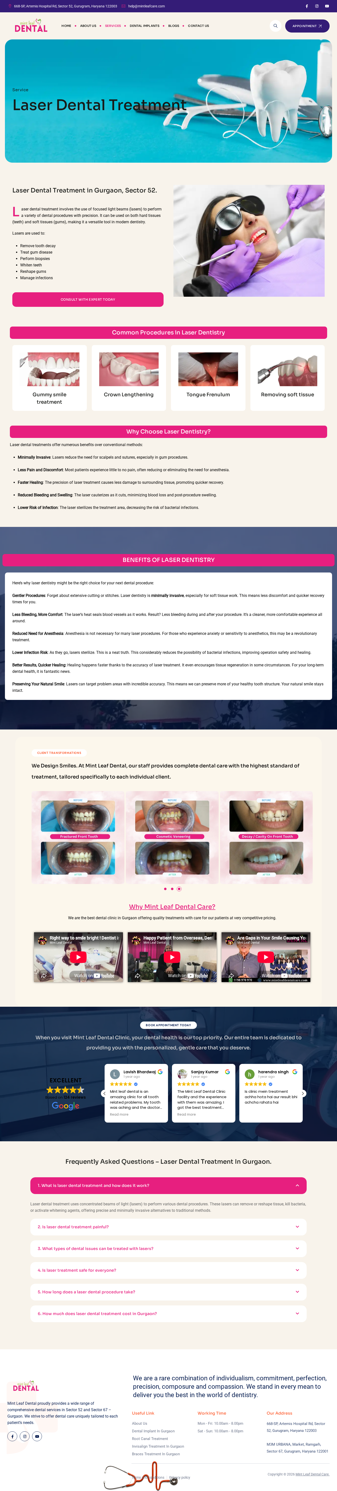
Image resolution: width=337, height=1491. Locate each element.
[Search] (275, 26)
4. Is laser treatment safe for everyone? (77, 1270)
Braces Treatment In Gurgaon (156, 1454)
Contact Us (198, 26)
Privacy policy (179, 1477)
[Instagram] (316, 6)
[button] (165, 889)
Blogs (173, 26)
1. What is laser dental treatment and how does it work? (93, 1185)
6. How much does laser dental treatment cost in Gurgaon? (97, 1313)
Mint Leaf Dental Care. (313, 1474)
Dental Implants (144, 26)
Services (113, 26)
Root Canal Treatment (150, 1439)
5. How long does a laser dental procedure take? (86, 1292)
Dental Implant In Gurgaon (153, 1431)
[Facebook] (306, 6)
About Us (88, 26)
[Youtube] (327, 6)
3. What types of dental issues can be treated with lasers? (95, 1248)
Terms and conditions (147, 1477)
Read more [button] (119, 1114)
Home (66, 26)
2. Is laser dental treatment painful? (73, 1227)
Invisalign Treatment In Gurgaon (158, 1446)
